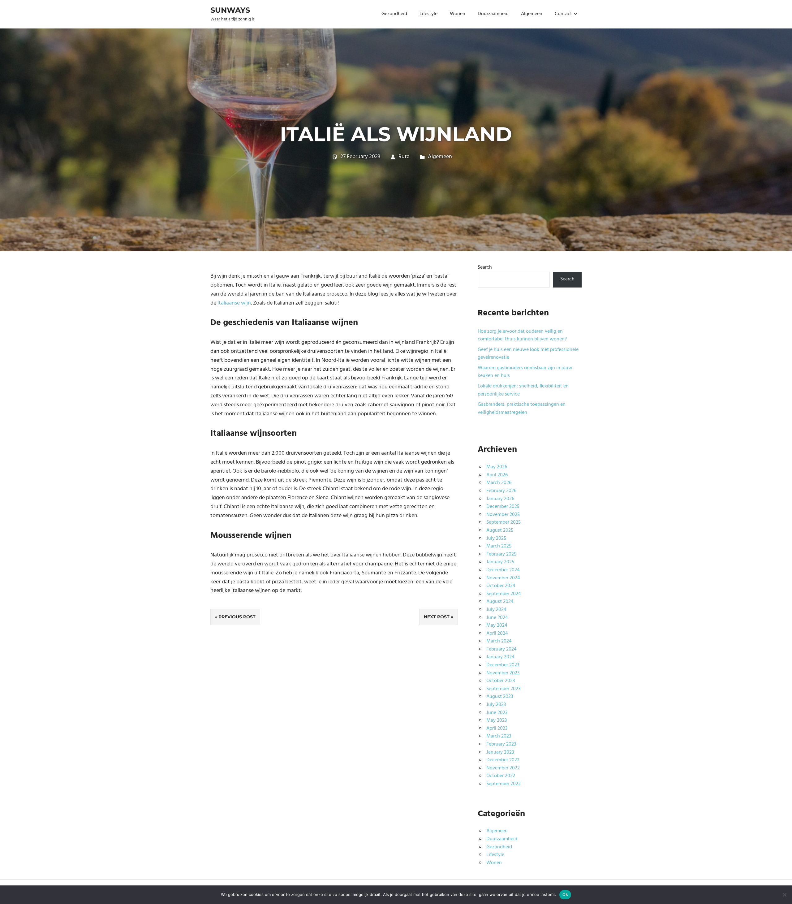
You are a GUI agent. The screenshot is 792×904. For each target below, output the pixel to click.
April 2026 (497, 475)
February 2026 (501, 491)
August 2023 (499, 697)
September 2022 (503, 784)
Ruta (404, 156)
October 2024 (500, 586)
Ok (565, 894)
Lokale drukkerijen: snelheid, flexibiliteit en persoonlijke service (523, 390)
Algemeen (531, 14)
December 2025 (502, 507)
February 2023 (501, 744)
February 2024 (501, 649)
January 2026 (500, 499)
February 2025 (501, 554)
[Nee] (784, 895)
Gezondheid (394, 14)
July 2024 (496, 610)
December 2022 (502, 760)
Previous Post (237, 617)
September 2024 (503, 594)
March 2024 (499, 641)
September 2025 (503, 522)
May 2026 (496, 467)
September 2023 (503, 689)
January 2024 (500, 657)
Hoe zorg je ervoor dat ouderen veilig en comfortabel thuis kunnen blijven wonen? (522, 335)
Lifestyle (428, 14)
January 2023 (500, 752)
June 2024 (497, 618)
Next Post (437, 617)
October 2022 (500, 776)
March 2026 (498, 483)
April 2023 (496, 728)
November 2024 (503, 578)
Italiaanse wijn (234, 303)
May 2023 (496, 720)
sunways (230, 10)
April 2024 (497, 633)
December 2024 (503, 570)
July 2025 (496, 538)
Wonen (457, 14)
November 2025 (503, 515)
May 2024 (496, 625)
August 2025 (499, 530)
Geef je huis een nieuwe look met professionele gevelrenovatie (528, 354)
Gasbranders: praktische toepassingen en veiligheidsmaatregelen (522, 408)
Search (485, 267)
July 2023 (496, 705)
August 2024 (500, 602)
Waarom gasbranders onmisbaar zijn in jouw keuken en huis (525, 372)
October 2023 (500, 681)
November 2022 (503, 768)
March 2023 (498, 736)
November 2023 (502, 673)
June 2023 (496, 713)
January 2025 (500, 562)
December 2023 (502, 665)
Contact (563, 14)
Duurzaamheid (493, 14)
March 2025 (498, 546)
